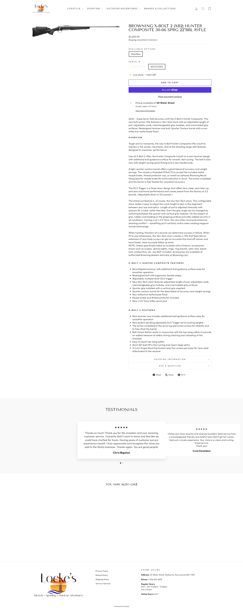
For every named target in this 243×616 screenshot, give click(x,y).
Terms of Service (103, 583)
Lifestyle (74, 8)
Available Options (142, 49)
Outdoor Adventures (123, 8)
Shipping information (170, 359)
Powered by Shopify (121, 606)
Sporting (94, 8)
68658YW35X (138, 66)
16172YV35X (156, 66)
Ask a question (170, 366)
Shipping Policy (102, 579)
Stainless (135, 54)
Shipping (132, 40)
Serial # (134, 62)
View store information (145, 111)
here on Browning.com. (176, 255)
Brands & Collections (160, 8)
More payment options (170, 96)
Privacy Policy (102, 571)
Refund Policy (102, 575)
